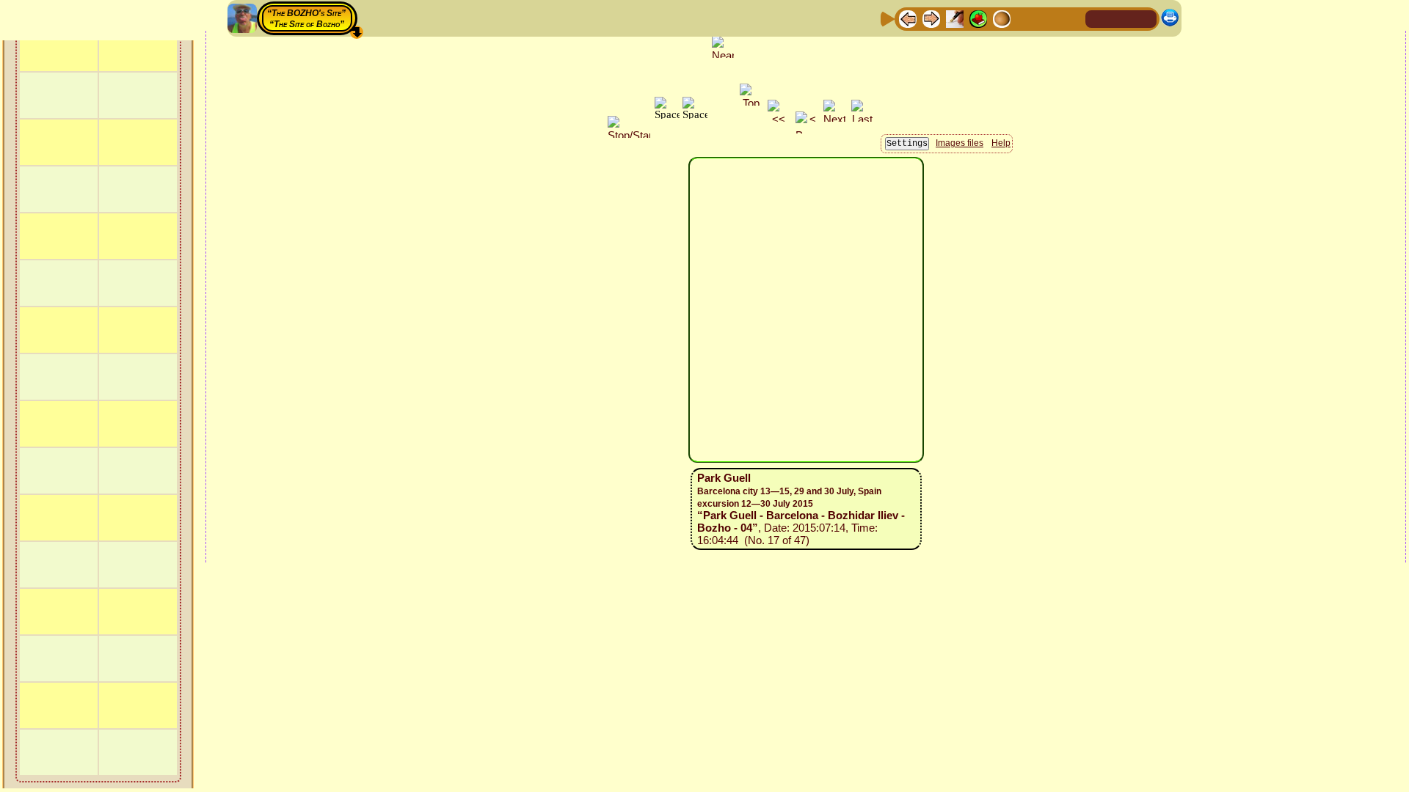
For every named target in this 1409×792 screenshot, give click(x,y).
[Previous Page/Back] (908, 18)
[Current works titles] (1002, 18)
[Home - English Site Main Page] (1121, 18)
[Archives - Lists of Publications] (955, 18)
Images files (959, 143)
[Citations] (978, 18)
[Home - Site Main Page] (1098, 18)
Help (1001, 143)
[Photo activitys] (1025, 18)
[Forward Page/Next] (931, 18)
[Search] (1072, 18)
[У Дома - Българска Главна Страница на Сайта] (1145, 18)
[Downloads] (1048, 18)
